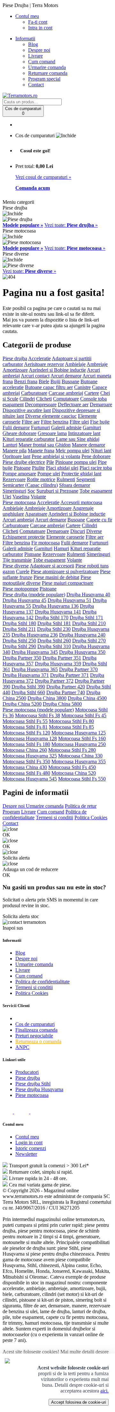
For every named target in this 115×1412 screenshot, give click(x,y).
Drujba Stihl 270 (89, 640)
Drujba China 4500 (87, 698)
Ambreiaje (97, 364)
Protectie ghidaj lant (81, 473)
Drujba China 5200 (22, 704)
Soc (31, 491)
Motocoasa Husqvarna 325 (30, 755)
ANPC (22, 1047)
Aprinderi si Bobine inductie (57, 370)
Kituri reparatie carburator (29, 439)
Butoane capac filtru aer (49, 387)
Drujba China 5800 (62, 704)
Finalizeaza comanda (36, 1030)
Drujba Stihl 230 (54, 629)
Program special (44, 79)
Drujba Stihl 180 (19, 623)
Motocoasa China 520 (73, 773)
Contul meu (27, 1136)
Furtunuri (40, 427)
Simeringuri (14, 491)
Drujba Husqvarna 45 (24, 600)
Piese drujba (15, 358)
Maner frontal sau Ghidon (45, 445)
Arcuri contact (35, 375)
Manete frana (41, 450)
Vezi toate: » (71, 225)
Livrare (35, 56)
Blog (33, 44)
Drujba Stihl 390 (28, 686)
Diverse (94, 531)
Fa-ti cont (37, 22)
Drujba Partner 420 (65, 686)
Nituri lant (101, 450)
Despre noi (39, 50)
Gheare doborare (19, 433)
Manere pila (15, 450)
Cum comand (41, 61)
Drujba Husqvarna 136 (55, 606)
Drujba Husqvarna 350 (82, 652)
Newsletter (26, 1154)
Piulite (38, 468)
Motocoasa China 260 (25, 750)
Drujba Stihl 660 (28, 692)
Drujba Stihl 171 (86, 617)
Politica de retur (80, 806)
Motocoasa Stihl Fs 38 (37, 715)
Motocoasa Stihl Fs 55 (25, 721)
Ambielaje (75, 364)
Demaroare (101, 404)
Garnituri (92, 427)
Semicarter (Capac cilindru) (30, 485)
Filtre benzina (54, 421)
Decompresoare (41, 404)
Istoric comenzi (30, 1148)
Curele (22, 571)
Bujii (55, 381)
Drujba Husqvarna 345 (35, 652)
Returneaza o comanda (38, 1041)
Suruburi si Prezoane (57, 491)
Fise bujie (100, 421)
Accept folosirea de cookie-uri (78, 1402)
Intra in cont (40, 27)
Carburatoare (34, 393)
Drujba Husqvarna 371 (26, 675)
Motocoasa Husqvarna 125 (78, 732)
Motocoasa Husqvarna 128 (30, 738)
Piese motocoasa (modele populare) (38, 709)
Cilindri (27, 398)
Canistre (82, 387)
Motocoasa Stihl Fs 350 (26, 761)
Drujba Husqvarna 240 (82, 635)
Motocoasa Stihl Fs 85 (71, 727)
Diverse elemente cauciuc (51, 416)
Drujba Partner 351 (61, 658)
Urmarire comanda (47, 67)
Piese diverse (16, 565)
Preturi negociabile (34, 1035)
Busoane (70, 381)
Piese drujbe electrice (24, 462)
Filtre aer (31, 421)
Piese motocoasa (19, 502)
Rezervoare (14, 479)
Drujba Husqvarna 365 (35, 669)
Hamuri (61, 548)
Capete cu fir (99, 519)
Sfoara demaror (74, 485)
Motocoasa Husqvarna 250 (78, 744)
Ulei (7, 496)
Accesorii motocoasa (81, 502)
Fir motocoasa (45, 542)
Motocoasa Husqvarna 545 (30, 778)
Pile (50, 462)
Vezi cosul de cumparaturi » (43, 177)
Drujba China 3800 (46, 698)
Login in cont (28, 1142)
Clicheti (44, 398)
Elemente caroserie (65, 537)
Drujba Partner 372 (54, 681)
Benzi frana (25, 381)
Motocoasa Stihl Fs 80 (71, 721)
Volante (38, 496)
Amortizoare (15, 370)
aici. (104, 1390)
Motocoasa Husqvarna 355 (78, 761)
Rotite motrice (41, 479)
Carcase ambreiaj (66, 393)
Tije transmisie (17, 560)
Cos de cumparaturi (35, 1024)
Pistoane (22, 468)
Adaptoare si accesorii (52, 565)
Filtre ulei (79, 421)
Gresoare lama (52, 433)
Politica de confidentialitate (42, 981)
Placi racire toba (96, 468)
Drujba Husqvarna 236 (35, 635)
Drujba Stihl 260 (54, 640)
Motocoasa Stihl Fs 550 (82, 778)
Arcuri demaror (65, 375)
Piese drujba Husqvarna (39, 1089)
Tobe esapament (96, 491)
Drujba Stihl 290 (19, 646)
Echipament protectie (24, 537)
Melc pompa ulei (72, 450)
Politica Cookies (90, 817)
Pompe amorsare (19, 473)
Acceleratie (39, 358)
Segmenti (85, 479)
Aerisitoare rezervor (44, 364)
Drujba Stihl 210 (89, 623)
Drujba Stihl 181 (54, 623)
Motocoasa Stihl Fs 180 (26, 744)
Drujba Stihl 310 (54, 646)
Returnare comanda (47, 73)
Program (11, 811)
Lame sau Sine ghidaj (77, 439)
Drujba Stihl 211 (19, 629)
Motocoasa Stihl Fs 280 (72, 750)
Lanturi (10, 445)
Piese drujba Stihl (32, 1083)
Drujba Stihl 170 (51, 617)
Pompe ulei (48, 473)
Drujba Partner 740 (65, 692)
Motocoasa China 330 (80, 755)
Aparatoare (36, 514)
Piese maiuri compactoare (67, 583)
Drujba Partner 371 (69, 675)
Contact (36, 84)
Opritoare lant (16, 456)
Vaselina (20, 496)
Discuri (77, 531)
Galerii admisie (66, 427)
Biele (44, 381)
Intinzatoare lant (84, 433)
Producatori (27, 1072)
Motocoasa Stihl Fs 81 (25, 727)
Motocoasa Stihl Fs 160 (82, 738)
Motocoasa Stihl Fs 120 (26, 732)
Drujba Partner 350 (22, 658)
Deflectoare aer (73, 404)
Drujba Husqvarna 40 (88, 594)
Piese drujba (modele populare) (34, 594)
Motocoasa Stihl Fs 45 (83, 715)
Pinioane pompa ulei (75, 462)
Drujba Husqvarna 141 (58, 612)
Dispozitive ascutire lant (27, 410)
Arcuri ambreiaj (18, 519)
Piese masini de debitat (56, 577)
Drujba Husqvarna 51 (69, 600)
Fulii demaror (16, 427)
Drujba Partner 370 (78, 669)
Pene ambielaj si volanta (56, 456)
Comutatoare (66, 398)
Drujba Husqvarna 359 (58, 663)
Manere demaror (88, 445)
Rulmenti (66, 479)
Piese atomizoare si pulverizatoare (65, 571)
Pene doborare (96, 456)
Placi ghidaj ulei (62, 468)
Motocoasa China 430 (25, 767)
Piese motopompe (20, 588)
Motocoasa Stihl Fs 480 (26, 773)
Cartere (91, 393)
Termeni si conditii (54, 817)
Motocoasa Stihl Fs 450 (72, 767)
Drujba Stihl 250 (19, 640)
